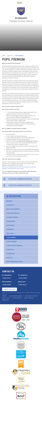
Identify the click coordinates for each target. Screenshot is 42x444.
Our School (10, 205)
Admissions (10, 229)
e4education (5, 300)
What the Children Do (13, 209)
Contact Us (10, 249)
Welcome (9, 201)
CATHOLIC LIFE (10, 253)
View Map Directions (9, 289)
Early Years (10, 233)
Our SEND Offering (12, 217)
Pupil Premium (11, 237)
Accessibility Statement (15, 296)
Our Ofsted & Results (13, 213)
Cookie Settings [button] (17, 298)
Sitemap (4, 296)
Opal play (9, 257)
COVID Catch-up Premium (14, 245)
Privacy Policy (6, 298)
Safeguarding (11, 221)
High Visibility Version (31, 296)
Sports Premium (12, 241)
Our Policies (10, 225)
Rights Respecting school (15, 261)
